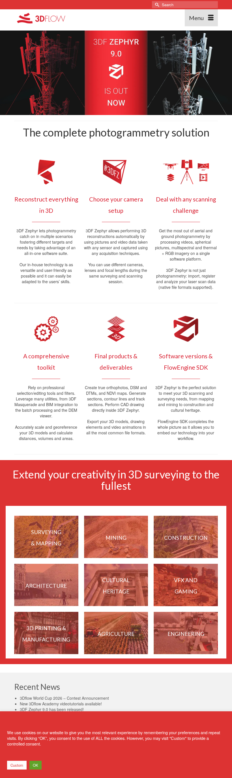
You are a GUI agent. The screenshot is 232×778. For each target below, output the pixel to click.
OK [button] (35, 765)
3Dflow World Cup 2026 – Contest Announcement (64, 698)
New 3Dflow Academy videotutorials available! (61, 704)
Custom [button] (16, 765)
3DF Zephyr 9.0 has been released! (52, 709)
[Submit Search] (156, 4)
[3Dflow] (89, 17)
